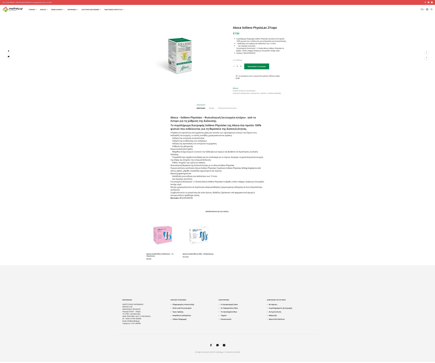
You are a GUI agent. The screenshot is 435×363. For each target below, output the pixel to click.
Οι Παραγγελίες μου (229, 308)
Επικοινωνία (226, 319)
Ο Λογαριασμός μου (229, 304)
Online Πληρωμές (180, 319)
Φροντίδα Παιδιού (277, 319)
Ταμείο (224, 315)
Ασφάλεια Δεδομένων (182, 315)
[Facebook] (8, 51)
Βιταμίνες (273, 304)
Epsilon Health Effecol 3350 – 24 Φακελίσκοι (198, 254)
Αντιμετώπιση (245, 93)
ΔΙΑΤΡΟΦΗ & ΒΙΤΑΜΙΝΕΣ (90, 10)
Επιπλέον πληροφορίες (227, 108)
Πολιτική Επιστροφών (182, 308)
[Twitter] (8, 56)
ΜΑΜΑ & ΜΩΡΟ (56, 10)
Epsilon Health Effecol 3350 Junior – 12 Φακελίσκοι (159, 255)
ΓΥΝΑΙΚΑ (32, 10)
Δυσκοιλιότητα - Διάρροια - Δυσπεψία (261, 93)
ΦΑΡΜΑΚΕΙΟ (72, 10)
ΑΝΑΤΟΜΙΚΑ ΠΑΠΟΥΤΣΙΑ (113, 10)
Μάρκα (211, 108)
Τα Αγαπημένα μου (229, 312)
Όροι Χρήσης (178, 312)
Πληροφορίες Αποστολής (183, 304)
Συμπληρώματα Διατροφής (280, 308)
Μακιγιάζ (273, 315)
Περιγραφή (201, 108)
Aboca (235, 88)
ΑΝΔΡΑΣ (43, 10)
